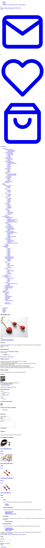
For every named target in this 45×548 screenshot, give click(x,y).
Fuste (6, 262)
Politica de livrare (3, 356)
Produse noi (7, 302)
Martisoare (7, 182)
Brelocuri (7, 172)
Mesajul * (2, 420)
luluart (4, 308)
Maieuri (9, 252)
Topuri (6, 247)
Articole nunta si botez (7, 275)
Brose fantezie (10, 158)
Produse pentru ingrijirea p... (13, 219)
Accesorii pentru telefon (12, 174)
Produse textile (8, 238)
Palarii (9, 180)
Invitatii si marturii (8, 287)
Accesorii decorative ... (9, 149)
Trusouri (6, 289)
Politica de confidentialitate (13, 534)
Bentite (9, 155)
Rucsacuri (9, 166)
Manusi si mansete (8, 181)
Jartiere (9, 284)
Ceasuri (9, 187)
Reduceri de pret (8, 303)
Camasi (9, 251)
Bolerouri (9, 258)
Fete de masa (10, 239)
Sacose (9, 167)
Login (4, 1)
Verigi (9, 202)
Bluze (9, 249)
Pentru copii (7, 298)
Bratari (9, 186)
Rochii (6, 268)
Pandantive (7, 203)
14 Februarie (5, 409)
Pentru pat (9, 241)
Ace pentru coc (10, 153)
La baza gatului (10, 212)
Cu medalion (10, 213)
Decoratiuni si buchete (9, 286)
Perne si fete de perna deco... (13, 243)
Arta (3, 183)
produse (4, 309)
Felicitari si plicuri (11, 229)
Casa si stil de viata (6, 216)
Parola (1, 541)
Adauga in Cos (11, 339)
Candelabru (10, 198)
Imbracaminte (5, 246)
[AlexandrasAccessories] (1, 405)
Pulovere (9, 248)
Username (2, 538)
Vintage (6, 299)
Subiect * (2, 418)
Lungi (9, 211)
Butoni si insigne (8, 157)
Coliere (6, 208)
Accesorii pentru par (9, 152)
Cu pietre (9, 190)
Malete (9, 253)
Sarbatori (6, 222)
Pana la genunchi (11, 265)
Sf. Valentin (10, 225)
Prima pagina (5, 307)
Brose (6, 188)
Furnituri (4, 290)
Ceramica (7, 245)
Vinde (4, 3)
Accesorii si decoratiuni (9, 231)
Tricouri (9, 250)
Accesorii (4, 148)
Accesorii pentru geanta (12, 173)
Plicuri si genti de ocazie (12, 163)
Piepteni (9, 156)
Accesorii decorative (11, 150)
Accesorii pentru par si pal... (13, 283)
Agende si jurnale (11, 228)
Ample (9, 263)
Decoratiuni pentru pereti (12, 232)
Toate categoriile (6, 291)
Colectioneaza (3, 340)
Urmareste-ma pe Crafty (11, 387)
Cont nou (4, 2)
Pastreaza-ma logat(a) (6, 543)
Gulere (9, 171)
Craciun (9, 223)
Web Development (22, 534)
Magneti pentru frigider (12, 236)
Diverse (9, 191)
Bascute (9, 178)
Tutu (8, 266)
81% (7, 384)
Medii (9, 210)
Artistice (9, 204)
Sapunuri (9, 218)
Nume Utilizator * (3, 416)
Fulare (9, 170)
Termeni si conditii (3, 534)
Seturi (6, 215)
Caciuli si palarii (8, 177)
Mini (8, 271)
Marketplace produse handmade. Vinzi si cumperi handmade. (14, 4)
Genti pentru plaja (11, 162)
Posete (9, 165)
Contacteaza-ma (3, 387)
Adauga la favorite (9, 340)
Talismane (9, 207)
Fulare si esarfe (8, 168)
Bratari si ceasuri (8, 185)
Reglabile (9, 194)
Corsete (9, 254)
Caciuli (9, 179)
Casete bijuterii (10, 233)
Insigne (9, 160)
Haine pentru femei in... (9, 256)
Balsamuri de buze (11, 220)
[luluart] (2, 380)
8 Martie (9, 224)
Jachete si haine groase (9, 257)
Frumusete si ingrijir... (9, 217)
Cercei (6, 197)
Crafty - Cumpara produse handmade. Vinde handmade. (10, 7)
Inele (6, 193)
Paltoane (9, 260)
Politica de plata (10, 356)
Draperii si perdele (11, 240)
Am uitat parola (3, 546)
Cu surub (9, 200)
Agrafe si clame (10, 154)
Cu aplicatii (10, 267)
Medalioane (10, 206)
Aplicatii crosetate (11, 151)
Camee (9, 189)
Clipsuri (9, 199)
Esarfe (9, 169)
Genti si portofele (8, 161)
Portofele (9, 164)
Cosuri (9, 234)
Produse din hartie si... (9, 227)
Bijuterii (4, 184)
